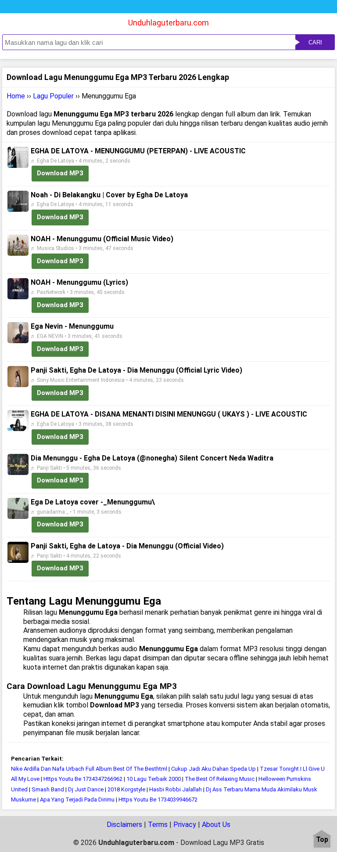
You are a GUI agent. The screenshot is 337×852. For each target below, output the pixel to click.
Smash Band (48, 789)
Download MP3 (60, 173)
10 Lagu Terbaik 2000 (153, 779)
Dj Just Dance (86, 789)
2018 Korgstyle (127, 789)
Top (322, 840)
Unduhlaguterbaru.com (168, 22)
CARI (315, 42)
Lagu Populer (53, 96)
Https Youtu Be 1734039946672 (157, 799)
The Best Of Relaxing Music (220, 779)
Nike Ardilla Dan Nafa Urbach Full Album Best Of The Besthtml (89, 768)
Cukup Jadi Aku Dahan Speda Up (214, 768)
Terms (158, 824)
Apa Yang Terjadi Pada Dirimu (77, 799)
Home (16, 96)
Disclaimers (124, 824)
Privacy (184, 824)
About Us (216, 824)
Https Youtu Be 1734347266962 (82, 779)
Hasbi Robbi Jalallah (175, 789)
